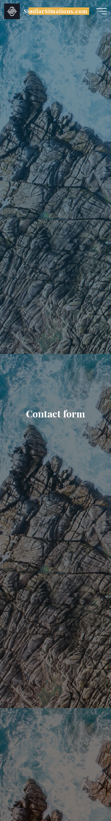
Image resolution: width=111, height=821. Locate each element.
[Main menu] (101, 11)
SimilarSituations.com (55, 11)
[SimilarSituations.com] (12, 11)
